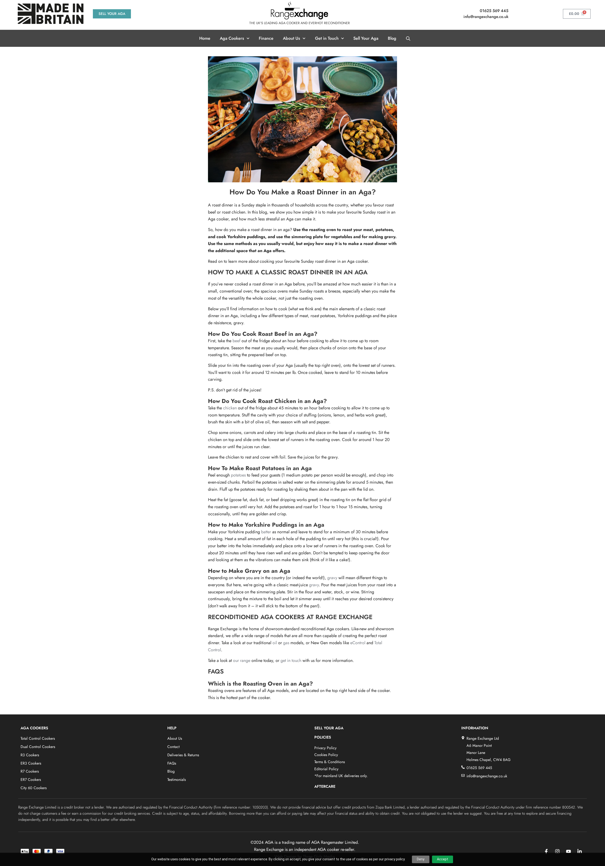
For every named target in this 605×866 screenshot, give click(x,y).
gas (286, 643)
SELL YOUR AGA (328, 728)
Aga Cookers (232, 38)
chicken (230, 408)
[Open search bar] (408, 38)
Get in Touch (327, 38)
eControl (357, 643)
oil (274, 643)
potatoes (238, 475)
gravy (332, 578)
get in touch (291, 660)
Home (204, 38)
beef (236, 341)
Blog (392, 38)
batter (266, 532)
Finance (266, 38)
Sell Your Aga (365, 38)
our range (241, 660)
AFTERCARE (324, 786)
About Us (291, 38)
